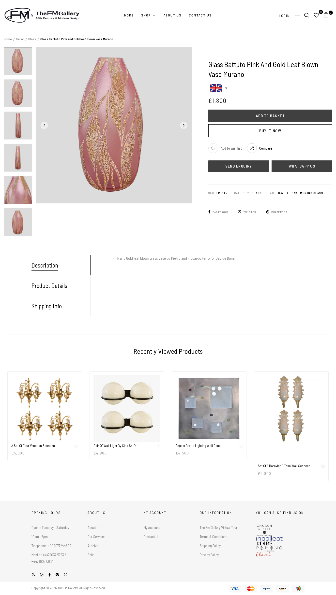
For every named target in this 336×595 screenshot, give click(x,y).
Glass (32, 39)
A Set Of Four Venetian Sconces (33, 445)
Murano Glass (311, 193)
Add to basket (270, 115)
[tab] (60, 265)
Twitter (249, 212)
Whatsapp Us (302, 166)
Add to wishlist (231, 148)
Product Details (49, 285)
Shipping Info (46, 306)
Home (8, 39)
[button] (328, 15)
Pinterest (279, 212)
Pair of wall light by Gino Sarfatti (116, 445)
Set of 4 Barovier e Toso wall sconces (284, 466)
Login (284, 16)
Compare (265, 148)
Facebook (220, 212)
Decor (20, 39)
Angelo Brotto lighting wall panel (198, 445)
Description (44, 265)
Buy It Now (270, 130)
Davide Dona (288, 193)
